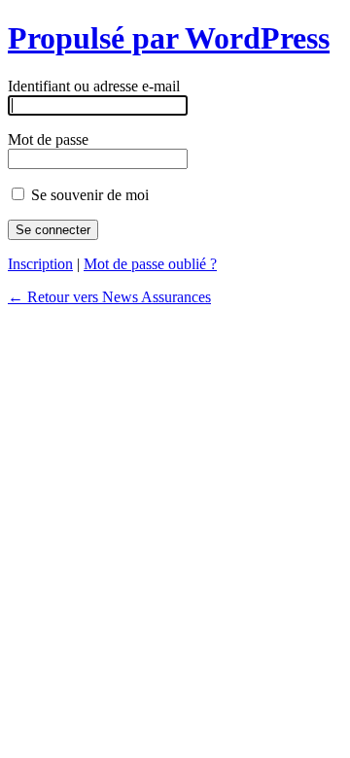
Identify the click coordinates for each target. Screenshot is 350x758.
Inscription (40, 264)
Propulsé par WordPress (169, 37)
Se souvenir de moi (88, 195)
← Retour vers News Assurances (109, 297)
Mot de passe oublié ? (150, 264)
